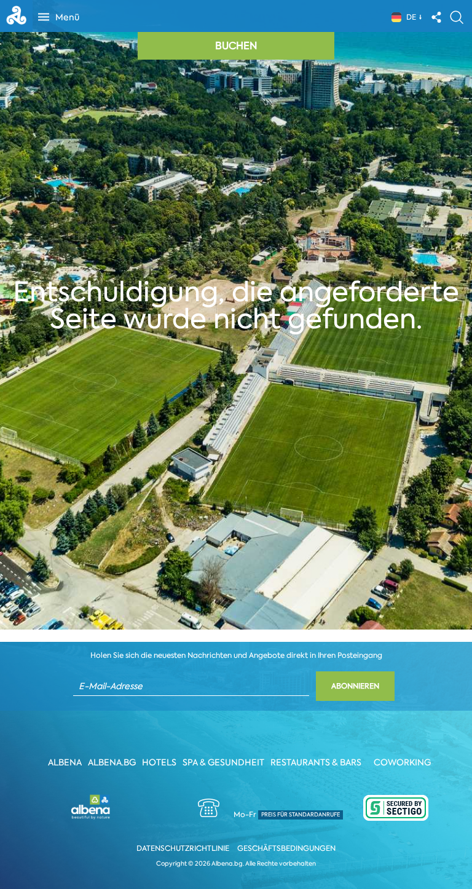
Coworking (402, 762)
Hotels (159, 762)
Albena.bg (112, 762)
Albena (65, 762)
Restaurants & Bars (315, 762)
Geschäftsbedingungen (286, 848)
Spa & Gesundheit (223, 762)
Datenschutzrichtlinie (182, 848)
